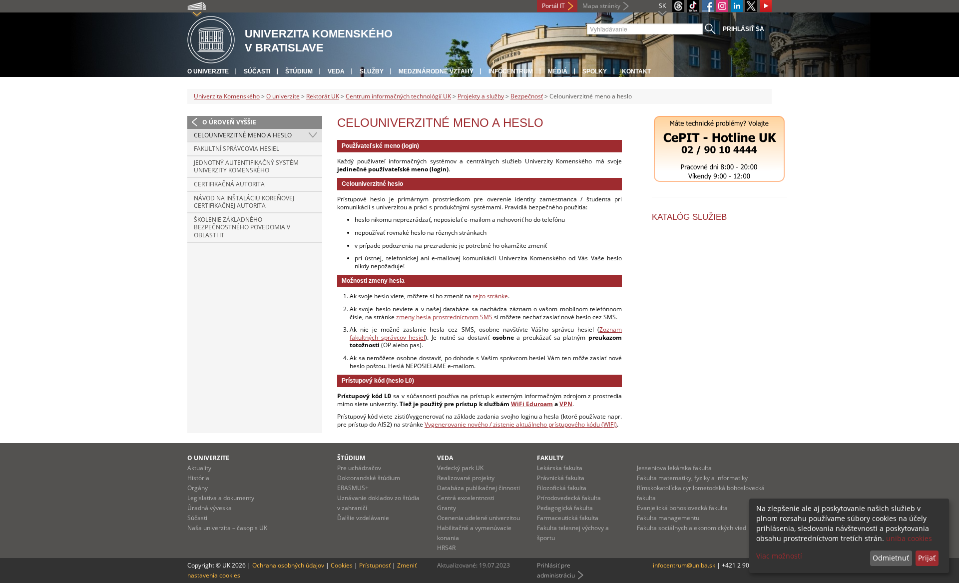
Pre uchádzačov (359, 468)
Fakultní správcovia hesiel (236, 148)
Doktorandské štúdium (368, 478)
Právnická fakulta (560, 478)
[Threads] (678, 6)
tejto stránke (490, 296)
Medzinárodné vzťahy (436, 71)
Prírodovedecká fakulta (569, 498)
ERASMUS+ (353, 488)
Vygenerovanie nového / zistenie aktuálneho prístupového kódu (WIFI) (521, 424)
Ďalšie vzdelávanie (363, 518)
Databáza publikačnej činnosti (478, 488)
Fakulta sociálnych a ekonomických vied (691, 528)
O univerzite (208, 71)
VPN (565, 404)
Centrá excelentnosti (465, 498)
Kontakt (636, 71)
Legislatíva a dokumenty (220, 498)
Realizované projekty (465, 478)
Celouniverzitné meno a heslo (243, 135)
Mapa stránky (601, 5)
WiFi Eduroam (532, 404)
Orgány (197, 488)
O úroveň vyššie (229, 122)
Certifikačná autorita (229, 184)
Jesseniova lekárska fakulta (674, 468)
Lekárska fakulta (559, 468)
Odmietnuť (891, 558)
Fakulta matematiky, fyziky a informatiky (692, 478)
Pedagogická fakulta (565, 508)
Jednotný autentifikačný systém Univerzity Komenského (246, 166)
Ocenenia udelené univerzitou (478, 518)
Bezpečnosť (526, 96)
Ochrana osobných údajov (288, 565)
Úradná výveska (209, 508)
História (198, 478)
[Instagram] (722, 6)
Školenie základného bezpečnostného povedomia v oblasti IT (242, 227)
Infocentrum (510, 71)
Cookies (342, 565)
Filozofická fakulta (561, 488)
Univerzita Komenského (227, 96)
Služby (372, 71)
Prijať (927, 558)
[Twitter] (751, 6)
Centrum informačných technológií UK (398, 96)
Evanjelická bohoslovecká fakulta (682, 508)
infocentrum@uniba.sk (684, 565)
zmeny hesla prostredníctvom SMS (445, 317)
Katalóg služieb (689, 217)
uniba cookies (909, 538)
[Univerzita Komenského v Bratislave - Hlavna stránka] (211, 40)
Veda (336, 71)
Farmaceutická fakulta (567, 518)
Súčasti (257, 71)
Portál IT (553, 5)
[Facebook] (708, 6)
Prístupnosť (375, 565)
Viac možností (779, 556)
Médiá (557, 71)
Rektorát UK (322, 96)
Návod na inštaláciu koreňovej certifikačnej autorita (244, 202)
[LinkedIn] (737, 6)
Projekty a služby (481, 96)
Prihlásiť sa (743, 28)
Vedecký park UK (460, 468)
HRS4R (446, 548)
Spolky (594, 71)
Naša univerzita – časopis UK (227, 528)
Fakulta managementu (668, 518)
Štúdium (299, 71)
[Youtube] (766, 6)
